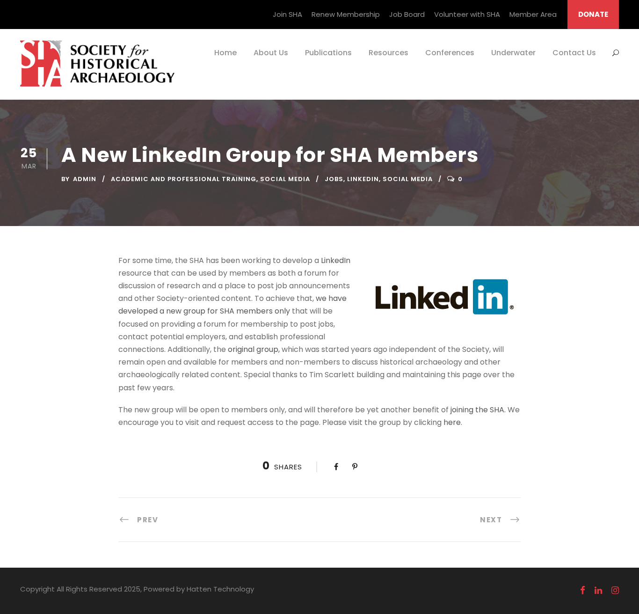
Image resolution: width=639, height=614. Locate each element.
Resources (388, 52)
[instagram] (615, 590)
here (452, 422)
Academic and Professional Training (183, 179)
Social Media (285, 179)
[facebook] (582, 590)
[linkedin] (598, 590)
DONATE (593, 14)
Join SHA (287, 14)
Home (225, 52)
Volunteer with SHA (467, 14)
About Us (271, 52)
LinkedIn (363, 179)
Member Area (533, 14)
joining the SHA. (478, 409)
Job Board (407, 14)
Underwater (513, 52)
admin (84, 179)
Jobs (334, 179)
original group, (254, 349)
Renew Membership (346, 14)
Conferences (449, 52)
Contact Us (574, 52)
